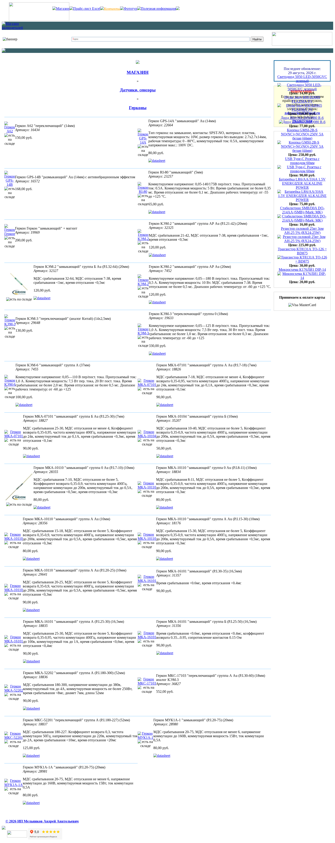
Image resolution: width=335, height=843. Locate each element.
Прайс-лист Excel (86, 8)
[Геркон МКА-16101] (147, 581)
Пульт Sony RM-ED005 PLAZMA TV (302, 92)
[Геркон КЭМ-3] (9, 324)
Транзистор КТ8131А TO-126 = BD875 (302, 243)
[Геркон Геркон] (9, 234)
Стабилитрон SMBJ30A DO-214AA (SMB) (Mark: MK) (302, 202)
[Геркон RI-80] (143, 192)
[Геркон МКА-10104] (147, 436)
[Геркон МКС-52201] (13, 738)
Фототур (130, 8)
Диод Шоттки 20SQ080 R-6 (302, 110)
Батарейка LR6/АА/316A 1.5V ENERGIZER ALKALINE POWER (302, 176)
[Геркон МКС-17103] (147, 683)
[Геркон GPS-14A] (143, 142)
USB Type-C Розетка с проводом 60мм (302, 153)
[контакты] (39, 19)
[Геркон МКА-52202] (13, 690)
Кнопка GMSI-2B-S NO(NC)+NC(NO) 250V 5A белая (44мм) (302, 126)
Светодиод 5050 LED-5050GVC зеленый (302, 71)
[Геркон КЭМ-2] (143, 239)
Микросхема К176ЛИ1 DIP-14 (302, 262)
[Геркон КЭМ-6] (9, 384)
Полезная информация (158, 8)
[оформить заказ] (302, 44)
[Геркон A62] (9, 131)
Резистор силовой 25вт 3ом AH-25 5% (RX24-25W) (302, 223)
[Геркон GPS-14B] (9, 184)
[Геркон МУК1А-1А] (13, 785)
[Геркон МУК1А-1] (145, 738)
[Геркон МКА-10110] (19, 500)
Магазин (63, 8)
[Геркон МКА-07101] (147, 385)
